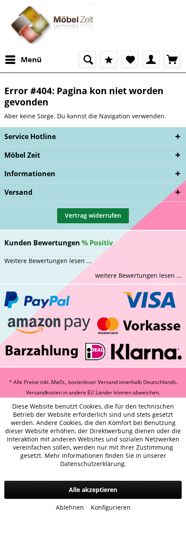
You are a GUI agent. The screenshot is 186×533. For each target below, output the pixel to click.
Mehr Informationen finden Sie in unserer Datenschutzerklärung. (105, 459)
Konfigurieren (111, 507)
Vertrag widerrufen (93, 215)
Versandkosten (44, 392)
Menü (31, 59)
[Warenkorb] (172, 59)
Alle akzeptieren (93, 489)
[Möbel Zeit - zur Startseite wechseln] (52, 25)
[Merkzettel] (129, 59)
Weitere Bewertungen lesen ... (48, 261)
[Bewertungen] (108, 59)
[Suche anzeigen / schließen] (87, 59)
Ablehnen (70, 507)
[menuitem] (23, 59)
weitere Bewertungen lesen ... (138, 275)
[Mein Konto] (151, 59)
